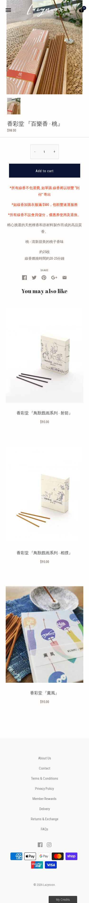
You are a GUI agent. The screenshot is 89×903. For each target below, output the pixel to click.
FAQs (44, 829)
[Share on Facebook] (24, 277)
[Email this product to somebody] (64, 277)
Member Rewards (44, 799)
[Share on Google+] (54, 277)
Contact (44, 768)
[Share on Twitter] (34, 277)
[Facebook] (40, 844)
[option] (13, 106)
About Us (44, 758)
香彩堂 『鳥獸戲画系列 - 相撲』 (45, 552)
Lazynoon (49, 884)
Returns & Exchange (44, 819)
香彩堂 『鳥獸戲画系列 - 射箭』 (45, 413)
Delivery (44, 809)
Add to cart (45, 171)
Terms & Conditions (44, 778)
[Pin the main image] (44, 277)
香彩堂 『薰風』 (44, 692)
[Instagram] (49, 844)
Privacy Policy (44, 789)
